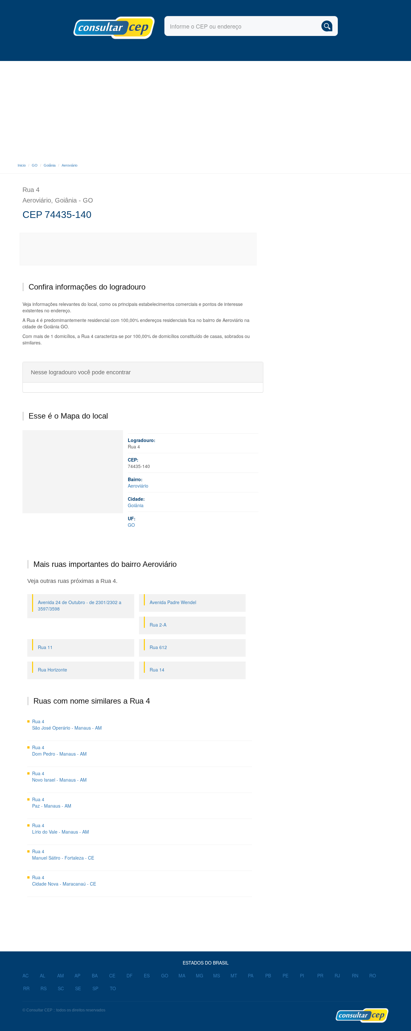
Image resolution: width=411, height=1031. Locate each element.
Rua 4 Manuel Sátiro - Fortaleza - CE (63, 854)
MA (182, 975)
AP (77, 975)
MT (234, 975)
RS (43, 988)
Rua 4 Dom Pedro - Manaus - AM (59, 750)
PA (250, 975)
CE (112, 975)
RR (26, 988)
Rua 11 (45, 647)
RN (355, 975)
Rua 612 (158, 647)
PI (302, 975)
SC (61, 988)
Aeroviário (69, 165)
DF (130, 975)
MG (199, 975)
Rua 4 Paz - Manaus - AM (51, 802)
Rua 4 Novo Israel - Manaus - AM (59, 776)
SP (95, 988)
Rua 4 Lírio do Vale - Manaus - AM (60, 828)
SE (78, 988)
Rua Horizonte (52, 669)
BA (95, 975)
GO (35, 165)
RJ (337, 975)
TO (113, 988)
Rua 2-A (158, 624)
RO (372, 975)
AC (25, 975)
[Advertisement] (205, 109)
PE (285, 975)
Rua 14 (157, 669)
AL (42, 975)
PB (268, 975)
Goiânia (50, 165)
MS (216, 975)
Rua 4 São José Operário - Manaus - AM (67, 724)
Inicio (22, 165)
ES (147, 975)
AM (60, 975)
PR (320, 975)
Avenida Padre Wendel (173, 602)
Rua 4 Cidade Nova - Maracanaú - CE (64, 880)
